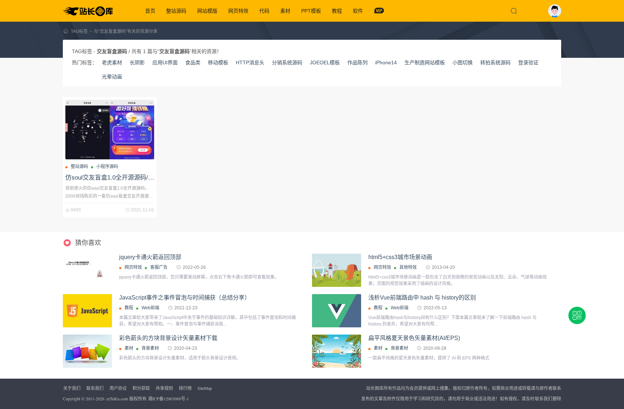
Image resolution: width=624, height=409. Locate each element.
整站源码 (176, 11)
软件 (358, 11)
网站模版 (207, 11)
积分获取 (141, 388)
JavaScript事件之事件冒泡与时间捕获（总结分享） (184, 297)
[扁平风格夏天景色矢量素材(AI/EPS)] (336, 351)
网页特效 (238, 11)
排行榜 (185, 388)
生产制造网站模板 (424, 62)
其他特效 (408, 267)
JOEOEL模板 (325, 62)
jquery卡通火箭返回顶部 (150, 257)
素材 (285, 11)
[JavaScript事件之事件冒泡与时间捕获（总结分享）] (87, 310)
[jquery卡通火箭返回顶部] (87, 270)
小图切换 (462, 62)
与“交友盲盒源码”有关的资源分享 (125, 31)
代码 (264, 11)
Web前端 (150, 307)
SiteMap (205, 388)
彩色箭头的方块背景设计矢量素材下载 (168, 338)
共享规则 (164, 388)
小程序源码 (107, 166)
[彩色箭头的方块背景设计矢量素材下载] (87, 351)
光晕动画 (112, 76)
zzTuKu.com (117, 398)
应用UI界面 (165, 62)
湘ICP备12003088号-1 (168, 398)
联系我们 (95, 388)
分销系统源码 (287, 62)
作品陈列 (357, 62)
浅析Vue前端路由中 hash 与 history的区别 (422, 297)
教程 (337, 11)
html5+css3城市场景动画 (400, 257)
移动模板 (218, 62)
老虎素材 (112, 62)
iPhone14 (386, 62)
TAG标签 (79, 31)
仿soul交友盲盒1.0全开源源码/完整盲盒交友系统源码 (137, 177)
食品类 (192, 62)
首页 (150, 11)
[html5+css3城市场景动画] (336, 270)
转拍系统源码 (495, 62)
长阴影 (137, 62)
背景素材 (150, 348)
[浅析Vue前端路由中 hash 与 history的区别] (336, 310)
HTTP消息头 (250, 62)
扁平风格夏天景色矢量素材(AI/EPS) (414, 338)
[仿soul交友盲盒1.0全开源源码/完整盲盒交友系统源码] (109, 129)
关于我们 (72, 388)
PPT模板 (311, 11)
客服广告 (159, 267)
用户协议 (118, 388)
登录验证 (528, 62)
